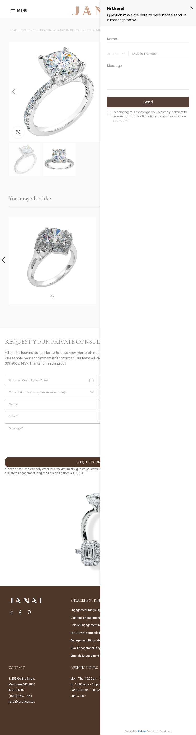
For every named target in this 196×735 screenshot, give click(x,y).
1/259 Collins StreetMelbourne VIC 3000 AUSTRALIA (22, 684)
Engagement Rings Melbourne (90, 640)
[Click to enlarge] (18, 132)
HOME (13, 30)
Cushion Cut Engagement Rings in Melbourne (53, 30)
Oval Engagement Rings (87, 648)
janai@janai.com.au (22, 701)
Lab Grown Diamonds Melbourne (92, 633)
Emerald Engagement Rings (89, 655)
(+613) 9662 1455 (20, 696)
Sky (52, 296)
